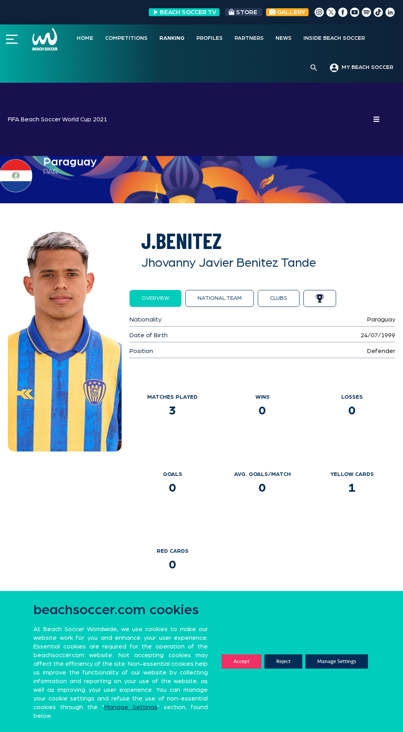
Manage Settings (336, 661)
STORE (247, 12)
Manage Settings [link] (130, 707)
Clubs (278, 298)
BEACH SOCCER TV (188, 12)
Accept (241, 661)
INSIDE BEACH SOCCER (334, 38)
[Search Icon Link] (314, 68)
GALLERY (290, 12)
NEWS (283, 38)
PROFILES (209, 38)
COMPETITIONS (126, 38)
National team (220, 298)
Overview (155, 298)
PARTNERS (249, 38)
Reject (283, 661)
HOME (85, 38)
